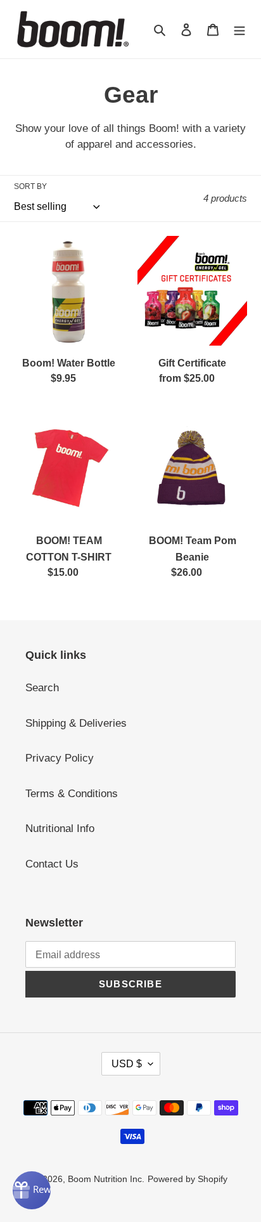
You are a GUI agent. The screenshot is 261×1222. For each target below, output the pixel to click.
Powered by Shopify (187, 1179)
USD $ (126, 1063)
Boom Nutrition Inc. (106, 1179)
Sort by (30, 186)
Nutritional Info (59, 828)
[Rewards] (32, 1190)
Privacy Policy (59, 758)
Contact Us (52, 864)
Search (42, 688)
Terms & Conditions (71, 794)
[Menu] (239, 29)
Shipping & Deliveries (76, 723)
